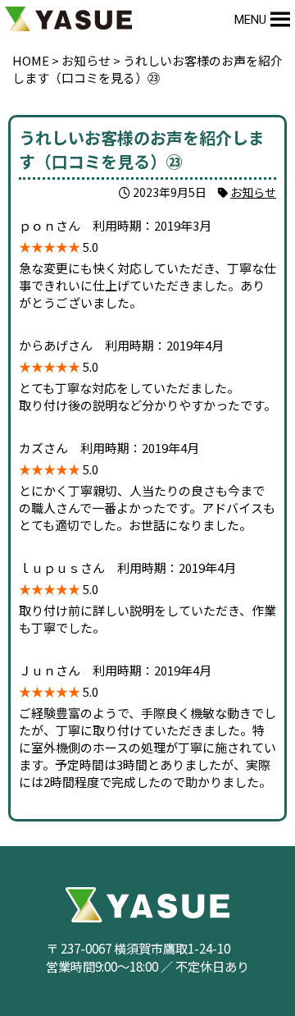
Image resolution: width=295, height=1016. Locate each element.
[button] (250, 19)
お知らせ (253, 192)
